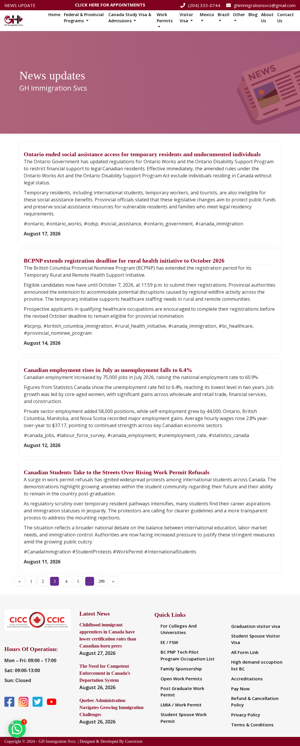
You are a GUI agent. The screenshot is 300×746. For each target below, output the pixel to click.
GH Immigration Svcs (53, 88)
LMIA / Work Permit (181, 705)
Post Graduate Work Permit (182, 691)
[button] (17, 729)
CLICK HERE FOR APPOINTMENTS (110, 3)
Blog (253, 14)
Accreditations (247, 679)
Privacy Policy (245, 715)
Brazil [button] (223, 14)
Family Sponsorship (181, 669)
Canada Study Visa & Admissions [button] (129, 17)
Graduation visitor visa (255, 626)
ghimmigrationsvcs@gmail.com (265, 5)
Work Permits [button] (165, 17)
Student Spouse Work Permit (184, 717)
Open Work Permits (181, 679)
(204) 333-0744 (204, 5)
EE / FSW (169, 642)
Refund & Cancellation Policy (255, 701)
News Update (19, 5)
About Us (267, 17)
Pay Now (240, 688)
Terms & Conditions (252, 725)
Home (54, 14)
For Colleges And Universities (179, 629)
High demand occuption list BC (256, 665)
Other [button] (239, 14)
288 (101, 581)
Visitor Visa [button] (186, 17)
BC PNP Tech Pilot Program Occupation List (187, 655)
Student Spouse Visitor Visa (255, 639)
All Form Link (244, 652)
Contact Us (285, 17)
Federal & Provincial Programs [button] (84, 17)
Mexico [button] (207, 14)
